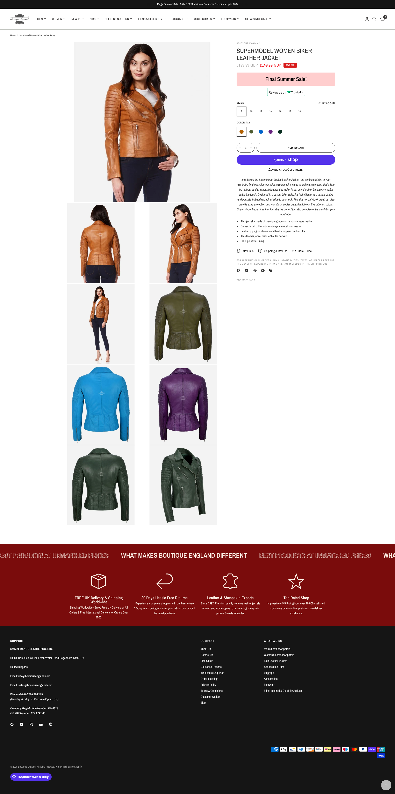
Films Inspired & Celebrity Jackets (283, 690)
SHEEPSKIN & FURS (117, 19)
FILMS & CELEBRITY (150, 19)
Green (280, 132)
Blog (203, 702)
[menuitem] (41, 18)
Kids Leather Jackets (275, 661)
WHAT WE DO (273, 640)
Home (12, 35)
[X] (247, 270)
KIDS (92, 19)
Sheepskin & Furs (274, 667)
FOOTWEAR (228, 19)
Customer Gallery (210, 696)
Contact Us (207, 655)
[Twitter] (24, 724)
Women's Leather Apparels (279, 655)
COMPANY (208, 640)
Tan (241, 132)
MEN (40, 19)
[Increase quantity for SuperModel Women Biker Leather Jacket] (251, 147)
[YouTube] (43, 724)
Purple (270, 132)
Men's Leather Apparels (277, 649)
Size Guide (207, 661)
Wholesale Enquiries (212, 673)
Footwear (269, 685)
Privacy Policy (208, 685)
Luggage (269, 673)
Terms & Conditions (212, 690)
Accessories (271, 679)
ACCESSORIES (203, 19)
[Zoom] (216, 50)
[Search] (374, 19)
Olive (251, 132)
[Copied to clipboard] (271, 270)
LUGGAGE (178, 19)
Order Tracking (209, 679)
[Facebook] (239, 270)
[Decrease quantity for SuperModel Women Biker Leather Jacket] (240, 147)
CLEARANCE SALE (256, 19)
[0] (381, 19)
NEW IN (75, 19)
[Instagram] (34, 724)
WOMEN (57, 19)
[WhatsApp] (263, 270)
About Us (206, 649)
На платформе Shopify (69, 766)
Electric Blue (261, 132)
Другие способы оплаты (285, 169)
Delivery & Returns (211, 667)
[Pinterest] (255, 270)
